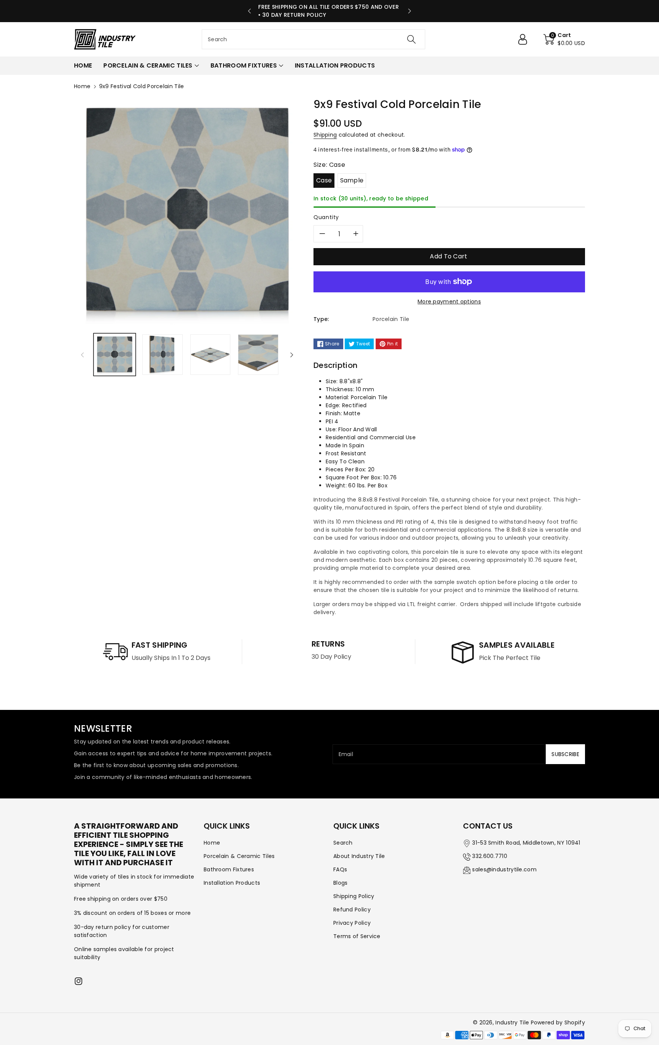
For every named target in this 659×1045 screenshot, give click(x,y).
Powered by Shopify (558, 1022)
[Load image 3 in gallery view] (210, 354)
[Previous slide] (249, 11)
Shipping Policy (354, 896)
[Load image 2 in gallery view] (162, 354)
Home (82, 86)
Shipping (325, 135)
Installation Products (232, 883)
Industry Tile (512, 1022)
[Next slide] (410, 11)
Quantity (326, 217)
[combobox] (313, 39)
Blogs (340, 883)
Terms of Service (357, 936)
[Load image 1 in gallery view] (114, 354)
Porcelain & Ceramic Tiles (239, 856)
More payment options (449, 301)
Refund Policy (352, 909)
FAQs (340, 869)
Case (324, 180)
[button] (564, 39)
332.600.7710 (489, 856)
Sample (352, 180)
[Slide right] (291, 354)
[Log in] (525, 39)
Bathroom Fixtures (229, 869)
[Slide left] (82, 354)
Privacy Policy (352, 923)
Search (343, 843)
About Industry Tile (359, 856)
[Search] (411, 39)
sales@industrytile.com (504, 869)
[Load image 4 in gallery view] (258, 354)
